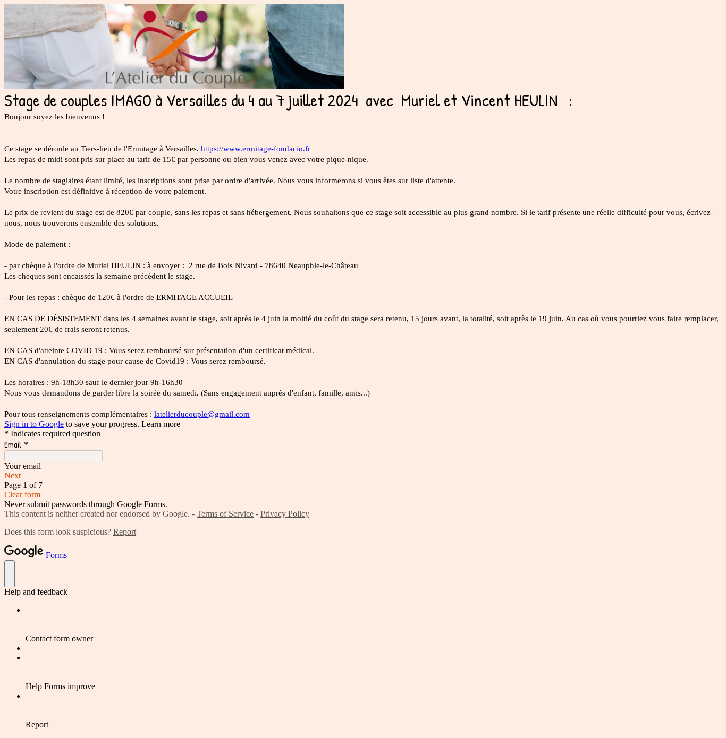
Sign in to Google (34, 423)
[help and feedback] (9, 573)
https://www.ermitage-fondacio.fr (255, 148)
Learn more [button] (160, 423)
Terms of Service (225, 513)
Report (124, 531)
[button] (363, 475)
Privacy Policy (284, 513)
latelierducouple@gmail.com (202, 414)
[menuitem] (374, 624)
